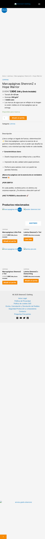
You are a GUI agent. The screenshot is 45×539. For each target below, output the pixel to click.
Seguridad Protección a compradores (22, 309)
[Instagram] (17, 318)
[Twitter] (24, 318)
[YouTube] (21, 318)
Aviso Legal (22, 298)
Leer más (28, 239)
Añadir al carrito (18, 118)
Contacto (22, 311)
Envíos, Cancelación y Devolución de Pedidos (22, 306)
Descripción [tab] (7, 134)
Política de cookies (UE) (22, 303)
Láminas (10, 76)
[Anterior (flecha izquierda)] (4, 269)
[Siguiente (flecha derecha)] (41, 269)
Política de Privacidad (23, 301)
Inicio (4, 76)
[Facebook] (28, 318)
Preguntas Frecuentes (22, 314)
